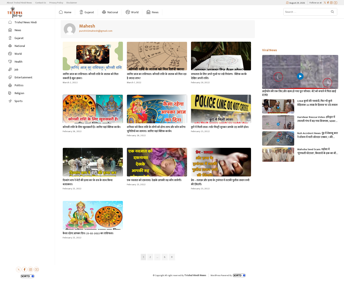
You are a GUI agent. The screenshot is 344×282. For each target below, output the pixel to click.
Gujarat (89, 12)
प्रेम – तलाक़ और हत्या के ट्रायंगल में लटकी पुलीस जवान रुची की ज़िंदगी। (220, 182)
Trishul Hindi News (195, 275)
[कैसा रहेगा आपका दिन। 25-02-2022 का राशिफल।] (93, 216)
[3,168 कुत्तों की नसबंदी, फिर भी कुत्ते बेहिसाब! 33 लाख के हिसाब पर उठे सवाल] (278, 108)
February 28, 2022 (200, 82)
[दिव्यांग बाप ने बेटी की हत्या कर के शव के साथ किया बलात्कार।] (93, 163)
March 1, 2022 (134, 82)
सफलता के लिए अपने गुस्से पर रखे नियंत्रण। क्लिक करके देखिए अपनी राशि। (219, 76)
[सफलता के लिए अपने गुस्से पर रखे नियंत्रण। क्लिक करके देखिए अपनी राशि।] (221, 59)
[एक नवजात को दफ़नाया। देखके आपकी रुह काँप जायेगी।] (157, 163)
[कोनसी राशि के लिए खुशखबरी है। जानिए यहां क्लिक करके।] (93, 110)
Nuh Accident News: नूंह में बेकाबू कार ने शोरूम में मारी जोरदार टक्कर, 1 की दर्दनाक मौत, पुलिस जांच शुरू (317, 135)
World (134, 12)
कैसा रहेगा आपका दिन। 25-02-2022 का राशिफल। (88, 233)
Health (18, 61)
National (112, 12)
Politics (19, 85)
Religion (19, 93)
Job (16, 69)
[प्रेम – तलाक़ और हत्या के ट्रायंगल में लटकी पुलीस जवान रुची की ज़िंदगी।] (221, 163)
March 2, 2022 (70, 82)
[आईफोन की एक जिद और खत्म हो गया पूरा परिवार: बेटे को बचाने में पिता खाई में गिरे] (300, 76)
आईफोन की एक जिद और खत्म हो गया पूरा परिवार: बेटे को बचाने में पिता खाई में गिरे (299, 93)
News (155, 12)
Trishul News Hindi (26, 22)
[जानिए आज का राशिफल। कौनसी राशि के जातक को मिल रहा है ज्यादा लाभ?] (157, 59)
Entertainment (23, 77)
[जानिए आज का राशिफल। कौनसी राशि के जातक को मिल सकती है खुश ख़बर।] (70, 29)
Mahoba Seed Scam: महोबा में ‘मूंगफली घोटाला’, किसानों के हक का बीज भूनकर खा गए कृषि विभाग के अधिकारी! (317, 151)
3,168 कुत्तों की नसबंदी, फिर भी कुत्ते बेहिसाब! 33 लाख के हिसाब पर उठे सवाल (317, 103)
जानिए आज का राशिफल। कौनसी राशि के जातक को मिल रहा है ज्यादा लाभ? (157, 76)
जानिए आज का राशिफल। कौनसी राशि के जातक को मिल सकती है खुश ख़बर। (90, 76)
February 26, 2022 (72, 131)
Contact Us (40, 3)
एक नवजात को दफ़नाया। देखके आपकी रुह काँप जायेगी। (154, 180)
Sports (19, 101)
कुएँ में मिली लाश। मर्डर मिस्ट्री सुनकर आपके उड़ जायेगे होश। (220, 127)
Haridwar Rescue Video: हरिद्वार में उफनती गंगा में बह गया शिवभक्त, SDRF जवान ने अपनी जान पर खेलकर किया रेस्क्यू (316, 119)
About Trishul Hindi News (19, 3)
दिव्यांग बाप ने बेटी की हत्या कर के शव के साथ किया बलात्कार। (88, 182)
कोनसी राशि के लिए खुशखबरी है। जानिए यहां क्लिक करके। (92, 127)
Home (67, 12)
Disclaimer (71, 3)
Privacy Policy (56, 3)
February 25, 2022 (200, 131)
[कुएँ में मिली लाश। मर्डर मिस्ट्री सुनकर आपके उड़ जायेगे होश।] (221, 110)
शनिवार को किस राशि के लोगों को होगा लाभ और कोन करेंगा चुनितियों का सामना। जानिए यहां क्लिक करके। (156, 129)
